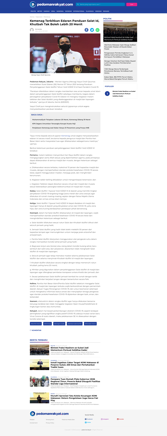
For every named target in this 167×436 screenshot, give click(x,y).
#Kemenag (47, 323)
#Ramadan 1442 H (90, 323)
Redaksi (106, 11)
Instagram (105, 419)
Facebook (89, 419)
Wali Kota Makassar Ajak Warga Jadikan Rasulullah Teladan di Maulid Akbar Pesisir (120, 47)
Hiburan (98, 11)
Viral (53, 11)
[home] (49, 413)
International (78, 11)
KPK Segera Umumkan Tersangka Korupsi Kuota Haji (53, 124)
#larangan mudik (59, 323)
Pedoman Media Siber (68, 419)
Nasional (60, 11)
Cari (131, 4)
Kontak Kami (33, 423)
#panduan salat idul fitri (74, 323)
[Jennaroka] (32, 30)
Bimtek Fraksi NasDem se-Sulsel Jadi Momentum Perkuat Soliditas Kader (70, 349)
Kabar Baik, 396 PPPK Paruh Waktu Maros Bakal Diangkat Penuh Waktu (118, 78)
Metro (39, 11)
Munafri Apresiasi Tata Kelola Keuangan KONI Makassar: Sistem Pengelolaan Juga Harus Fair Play (74, 398)
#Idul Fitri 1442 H (36, 323)
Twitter (88, 422)
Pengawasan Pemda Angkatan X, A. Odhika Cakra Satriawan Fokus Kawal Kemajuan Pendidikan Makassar (119, 55)
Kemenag (65, 136)
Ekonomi (68, 11)
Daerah (47, 11)
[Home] (51, 4)
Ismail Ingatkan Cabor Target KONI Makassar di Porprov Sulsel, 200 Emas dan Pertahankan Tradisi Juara (75, 364)
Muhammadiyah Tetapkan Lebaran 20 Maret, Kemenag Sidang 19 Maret (61, 120)
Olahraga (90, 11)
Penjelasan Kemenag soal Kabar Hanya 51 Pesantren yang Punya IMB (60, 128)
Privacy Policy (50, 423)
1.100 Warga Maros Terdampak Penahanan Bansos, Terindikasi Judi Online (118, 71)
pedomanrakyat (86, 430)
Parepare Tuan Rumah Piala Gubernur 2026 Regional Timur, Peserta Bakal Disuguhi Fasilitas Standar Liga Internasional (75, 381)
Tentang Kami (50, 419)
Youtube (121, 419)
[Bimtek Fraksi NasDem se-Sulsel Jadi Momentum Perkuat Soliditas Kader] (39, 350)
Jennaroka (38, 29)
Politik (33, 11)
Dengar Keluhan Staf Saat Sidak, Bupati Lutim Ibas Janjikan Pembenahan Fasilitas (120, 63)
